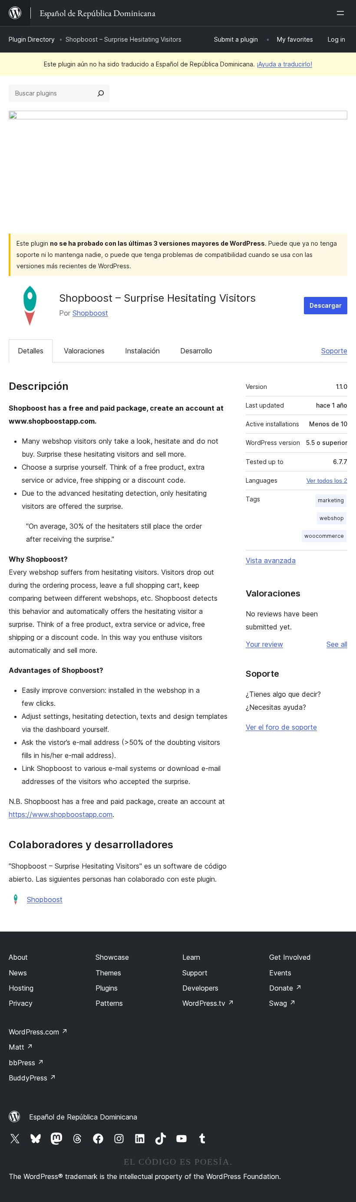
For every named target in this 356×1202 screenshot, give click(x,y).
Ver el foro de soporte (281, 727)
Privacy (21, 1003)
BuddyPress (32, 1078)
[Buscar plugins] (100, 93)
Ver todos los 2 (327, 480)
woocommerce (324, 536)
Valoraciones (84, 350)
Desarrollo (196, 350)
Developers (200, 988)
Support (195, 972)
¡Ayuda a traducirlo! (284, 64)
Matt (21, 1047)
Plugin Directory (32, 39)
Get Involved (290, 957)
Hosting (21, 988)
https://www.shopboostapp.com (60, 814)
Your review (264, 644)
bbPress (26, 1062)
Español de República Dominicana (83, 1117)
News (18, 972)
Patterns (109, 1003)
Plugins (107, 988)
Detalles (30, 350)
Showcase (112, 957)
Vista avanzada (271, 560)
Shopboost (90, 313)
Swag (282, 1003)
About (18, 957)
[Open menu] (342, 13)
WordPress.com (38, 1031)
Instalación (142, 350)
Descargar (326, 305)
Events (280, 972)
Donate (285, 988)
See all (336, 644)
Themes (108, 972)
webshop (332, 518)
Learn (191, 957)
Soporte (334, 350)
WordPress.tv (208, 1003)
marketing (331, 500)
